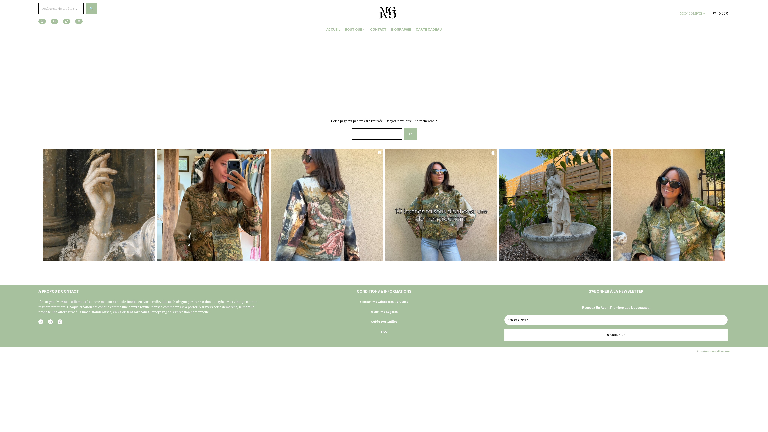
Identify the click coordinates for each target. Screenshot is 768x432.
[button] (99, 205)
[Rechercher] (410, 134)
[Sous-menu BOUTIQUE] (364, 29)
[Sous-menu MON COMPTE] (704, 14)
